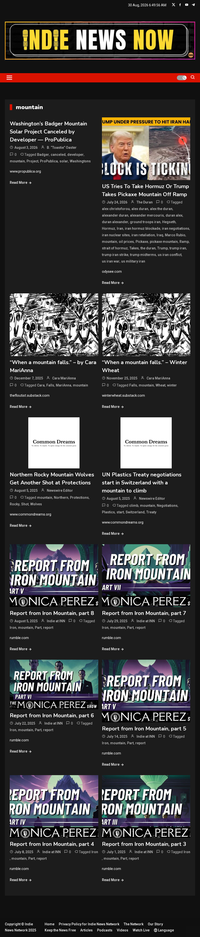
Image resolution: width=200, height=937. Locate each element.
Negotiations (167, 506)
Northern (61, 497)
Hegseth (169, 222)
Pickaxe (142, 242)
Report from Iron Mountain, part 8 (52, 613)
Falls (50, 385)
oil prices (126, 242)
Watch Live (141, 930)
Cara (41, 385)
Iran (120, 228)
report (48, 628)
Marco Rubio (175, 235)
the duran (148, 248)
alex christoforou (116, 209)
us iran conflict (169, 255)
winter (172, 385)
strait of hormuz (115, 248)
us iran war (111, 261)
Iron (13, 628)
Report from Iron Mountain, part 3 (144, 844)
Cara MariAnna (64, 378)
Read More (18, 182)
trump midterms (143, 255)
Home (49, 924)
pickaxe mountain (164, 242)
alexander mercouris (147, 215)
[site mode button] (182, 77)
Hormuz (108, 228)
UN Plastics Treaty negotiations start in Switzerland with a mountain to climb (141, 482)
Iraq (160, 235)
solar (64, 161)
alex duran (139, 209)
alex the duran (161, 209)
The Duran (145, 202)
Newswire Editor (60, 490)
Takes (134, 248)
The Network (133, 924)
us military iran (133, 261)
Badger (43, 155)
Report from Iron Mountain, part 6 (52, 715)
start (120, 512)
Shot (25, 504)
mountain (17, 161)
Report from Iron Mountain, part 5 (144, 728)
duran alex (174, 215)
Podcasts (104, 930)
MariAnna (63, 385)
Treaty (151, 512)
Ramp (184, 242)
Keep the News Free (60, 930)
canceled (58, 155)
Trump (162, 248)
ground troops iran (145, 222)
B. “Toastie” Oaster (62, 147)
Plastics (108, 512)
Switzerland (135, 512)
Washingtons (80, 161)
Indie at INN (56, 621)
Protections (79, 497)
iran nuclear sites (116, 235)
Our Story (155, 924)
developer (75, 155)
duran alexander (115, 222)
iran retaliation (143, 235)
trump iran (178, 248)
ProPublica (49, 161)
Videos (122, 930)
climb (133, 506)
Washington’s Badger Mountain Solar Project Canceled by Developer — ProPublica (48, 131)
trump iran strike (115, 255)
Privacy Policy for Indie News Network (89, 924)
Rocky (15, 504)
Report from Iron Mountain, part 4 (52, 844)
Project (32, 161)
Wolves (36, 504)
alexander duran (115, 215)
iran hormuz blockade (142, 228)
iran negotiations (175, 228)
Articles (86, 930)
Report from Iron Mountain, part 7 (144, 613)
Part (38, 628)
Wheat (160, 385)
